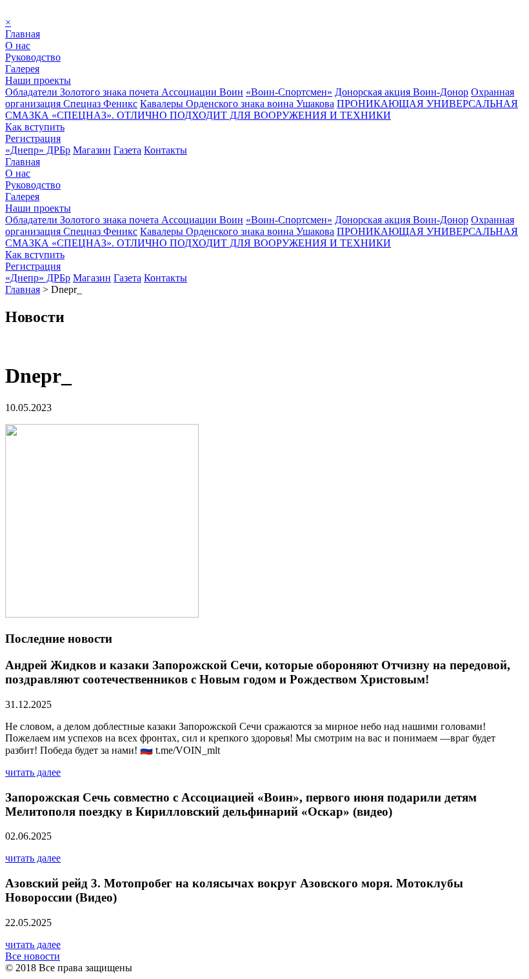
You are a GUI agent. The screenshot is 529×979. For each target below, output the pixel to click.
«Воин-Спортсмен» (289, 91)
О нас (17, 45)
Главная (22, 33)
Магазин (92, 150)
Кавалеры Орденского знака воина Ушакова (237, 103)
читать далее (33, 772)
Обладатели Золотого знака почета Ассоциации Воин (124, 91)
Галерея (22, 68)
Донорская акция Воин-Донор (401, 91)
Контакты (165, 150)
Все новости (32, 956)
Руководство (33, 57)
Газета (127, 150)
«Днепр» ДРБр (37, 150)
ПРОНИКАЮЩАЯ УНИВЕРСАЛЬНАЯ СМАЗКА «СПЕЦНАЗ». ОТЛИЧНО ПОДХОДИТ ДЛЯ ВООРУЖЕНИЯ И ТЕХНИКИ (261, 109)
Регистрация (33, 138)
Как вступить (35, 126)
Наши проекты (38, 80)
